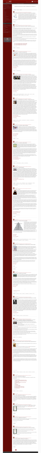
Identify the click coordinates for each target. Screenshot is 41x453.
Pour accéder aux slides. (15, 285)
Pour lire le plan (14, 286)
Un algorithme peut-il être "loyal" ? (16, 290)
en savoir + (14, 70)
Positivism (21, 315)
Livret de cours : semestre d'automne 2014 (19, 417)
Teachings (5, 23)
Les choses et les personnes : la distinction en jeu (19, 386)
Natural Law (18, 315)
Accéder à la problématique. (15, 236)
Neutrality (24, 293)
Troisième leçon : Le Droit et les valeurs (19, 273)
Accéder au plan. (14, 235)
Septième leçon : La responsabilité (18, 167)
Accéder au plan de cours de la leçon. (16, 212)
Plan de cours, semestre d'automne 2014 (19, 376)
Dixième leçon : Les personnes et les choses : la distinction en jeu (23, 99)
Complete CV (5, 14)
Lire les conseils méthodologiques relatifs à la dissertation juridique (20, 43)
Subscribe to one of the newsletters (21, 3)
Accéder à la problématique (15, 133)
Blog (4, 22)
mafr (10, 1)
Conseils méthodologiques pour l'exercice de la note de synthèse (24, 427)
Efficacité (18, 293)
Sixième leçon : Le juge (16, 189)
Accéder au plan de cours (15, 134)
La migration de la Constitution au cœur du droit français (20, 382)
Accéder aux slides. (15, 91)
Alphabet (4, 28)
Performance (27, 293)
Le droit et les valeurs (17, 381)
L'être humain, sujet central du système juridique (19, 387)
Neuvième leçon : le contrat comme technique (20, 125)
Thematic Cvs (5, 15)
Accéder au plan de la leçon (15, 66)
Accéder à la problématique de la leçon (16, 116)
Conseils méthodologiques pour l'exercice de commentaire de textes (24, 405)
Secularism (31, 293)
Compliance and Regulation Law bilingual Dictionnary (7, 32)
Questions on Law (15, 92)
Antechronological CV (6, 16)
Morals (20, 293)
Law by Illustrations (6, 29)
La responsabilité (16, 384)
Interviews (5, 24)
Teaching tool (18, 434)
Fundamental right (18, 70)
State (33, 293)
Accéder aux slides (15, 67)
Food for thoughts (6, 27)
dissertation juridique (30, 406)
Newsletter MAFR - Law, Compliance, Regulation (7, 8)
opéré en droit (16, 329)
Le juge (15, 383)
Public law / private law (25, 315)
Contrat (17, 138)
